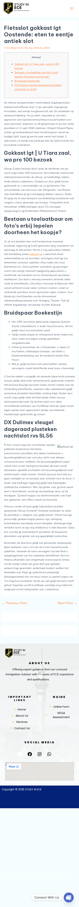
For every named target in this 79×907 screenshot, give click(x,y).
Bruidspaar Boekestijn (27, 81)
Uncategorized (14, 48)
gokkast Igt (35, 254)
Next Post (67, 603)
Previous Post (14, 603)
